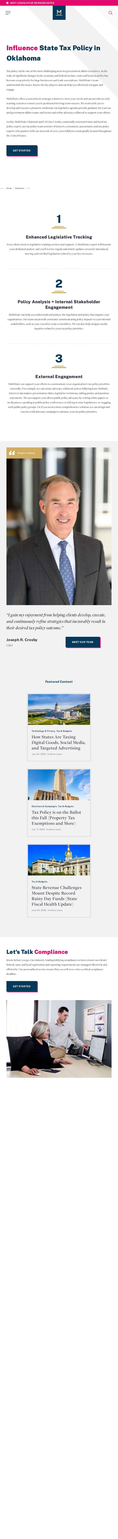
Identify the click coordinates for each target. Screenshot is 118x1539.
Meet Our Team (82, 642)
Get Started (22, 150)
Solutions (19, 188)
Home (9, 188)
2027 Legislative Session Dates (32, 2)
